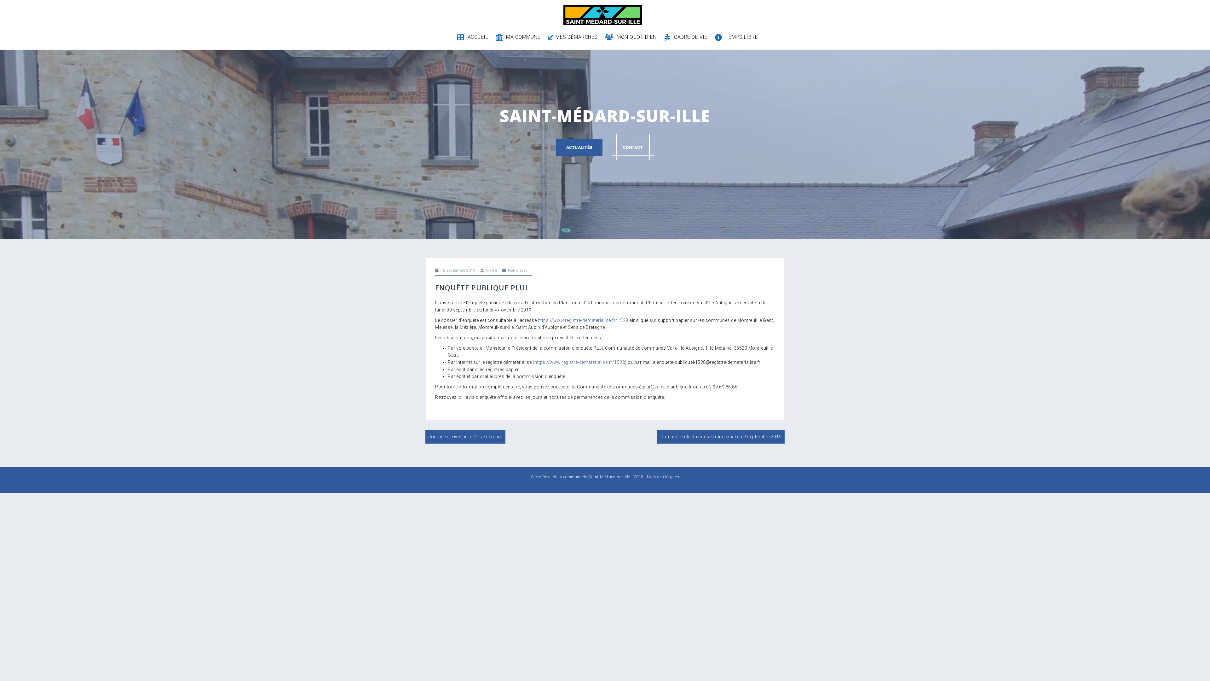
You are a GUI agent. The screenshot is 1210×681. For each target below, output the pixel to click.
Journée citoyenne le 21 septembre (465, 436)
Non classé (517, 270)
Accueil (478, 37)
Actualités (579, 147)
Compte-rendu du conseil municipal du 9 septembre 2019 (721, 436)
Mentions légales (663, 476)
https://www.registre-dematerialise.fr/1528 (583, 320)
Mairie (491, 270)
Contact (633, 147)
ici (460, 397)
